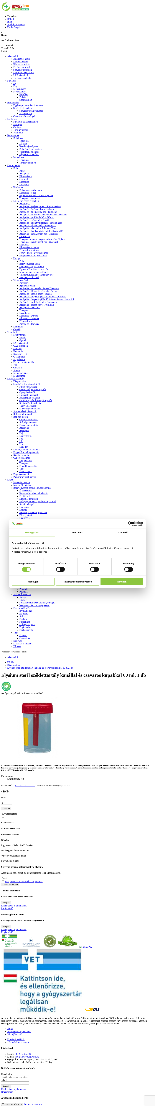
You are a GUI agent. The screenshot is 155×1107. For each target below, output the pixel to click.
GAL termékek (20, 345)
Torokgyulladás (20, 130)
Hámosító (24, 507)
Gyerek (22, 340)
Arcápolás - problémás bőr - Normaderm (38, 302)
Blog (9, 21)
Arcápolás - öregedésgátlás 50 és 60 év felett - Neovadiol (46, 299)
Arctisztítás (24, 203)
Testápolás (24, 184)
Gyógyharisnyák (27, 392)
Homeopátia (13, 102)
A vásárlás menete (16, 24)
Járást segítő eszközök (29, 397)
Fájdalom (11, 80)
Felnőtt (22, 337)
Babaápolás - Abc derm (30, 190)
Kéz (21, 438)
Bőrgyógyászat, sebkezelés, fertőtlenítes (32, 488)
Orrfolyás (17, 127)
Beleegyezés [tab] (32, 532)
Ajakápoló (24, 430)
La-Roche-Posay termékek (26, 201)
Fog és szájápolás (21, 608)
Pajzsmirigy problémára (24, 477)
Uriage (16, 258)
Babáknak (18, 138)
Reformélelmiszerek (22, 414)
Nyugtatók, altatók (22, 485)
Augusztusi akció (21, 59)
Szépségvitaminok (28, 422)
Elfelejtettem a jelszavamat (13, 905)
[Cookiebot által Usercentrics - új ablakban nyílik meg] (130, 523)
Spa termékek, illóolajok (24, 411)
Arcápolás (24, 173)
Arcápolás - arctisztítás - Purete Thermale (39, 288)
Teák (21, 468)
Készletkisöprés (20, 61)
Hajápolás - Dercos (28, 315)
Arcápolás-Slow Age (29, 324)
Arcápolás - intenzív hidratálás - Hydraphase (40, 222)
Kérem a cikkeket (10, 884)
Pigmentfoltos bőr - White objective (36, 195)
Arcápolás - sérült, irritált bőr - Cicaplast (38, 233)
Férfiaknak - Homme (29, 318)
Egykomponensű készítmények (28, 105)
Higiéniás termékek (28, 498)
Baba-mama (13, 135)
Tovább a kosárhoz (33, 1104)
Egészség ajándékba (23, 643)
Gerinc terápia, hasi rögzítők (32, 389)
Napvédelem (25, 436)
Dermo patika (13, 165)
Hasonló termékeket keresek (25, 786)
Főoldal (11, 662)
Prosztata (23, 589)
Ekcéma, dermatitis (28, 425)
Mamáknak (18, 157)
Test (21, 444)
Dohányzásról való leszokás (26, 449)
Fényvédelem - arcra (29, 247)
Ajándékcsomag (27, 285)
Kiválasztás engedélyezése (77, 581)
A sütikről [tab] (123, 532)
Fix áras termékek (21, 67)
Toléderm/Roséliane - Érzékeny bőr (36, 274)
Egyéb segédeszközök (30, 408)
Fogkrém (23, 613)
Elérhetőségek (14, 27)
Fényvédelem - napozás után (33, 255)
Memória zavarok (21, 482)
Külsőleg (23, 94)
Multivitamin (19, 335)
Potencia (23, 591)
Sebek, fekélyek (27, 504)
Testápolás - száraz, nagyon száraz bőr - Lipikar (42, 239)
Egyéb (10, 479)
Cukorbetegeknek (21, 457)
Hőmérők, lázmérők (28, 395)
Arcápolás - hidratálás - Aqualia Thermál (38, 291)
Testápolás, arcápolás (29, 198)
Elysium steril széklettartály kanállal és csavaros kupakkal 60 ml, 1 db (40, 667)
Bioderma (18, 187)
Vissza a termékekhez (12, 1104)
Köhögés (17, 124)
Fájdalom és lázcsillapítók (25, 121)
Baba (21, 261)
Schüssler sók (25, 113)
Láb (21, 441)
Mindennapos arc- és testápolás (34, 272)
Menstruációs (19, 89)
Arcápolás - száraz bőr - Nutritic (34, 220)
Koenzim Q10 (20, 354)
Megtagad (33, 581)
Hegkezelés (24, 518)
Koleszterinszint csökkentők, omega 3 (37, 602)
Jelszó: (4, 1080)
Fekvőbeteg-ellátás (28, 386)
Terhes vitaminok (27, 162)
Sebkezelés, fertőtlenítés (30, 403)
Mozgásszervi (19, 91)
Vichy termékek (20, 280)
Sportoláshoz (25, 100)
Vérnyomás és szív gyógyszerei (34, 605)
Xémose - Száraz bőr (29, 277)
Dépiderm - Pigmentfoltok (31, 266)
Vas (15, 365)
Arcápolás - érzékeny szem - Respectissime (40, 206)
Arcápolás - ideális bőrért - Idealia (35, 294)
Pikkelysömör (26, 515)
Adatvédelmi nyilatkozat (19, 1031)
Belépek (6, 903)
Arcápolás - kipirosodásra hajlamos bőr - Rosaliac (43, 214)
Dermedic (18, 326)
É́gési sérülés (25, 490)
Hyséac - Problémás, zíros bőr (33, 269)
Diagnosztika (19, 381)
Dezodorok (24, 236)
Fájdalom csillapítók (29, 154)
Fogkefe (23, 619)
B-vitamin (18, 351)
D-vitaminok (19, 376)
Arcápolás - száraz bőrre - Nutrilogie (36, 304)
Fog (15, 86)
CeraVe (16, 329)
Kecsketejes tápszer (28, 146)
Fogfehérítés (25, 627)
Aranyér (23, 597)
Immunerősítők (20, 373)
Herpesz (23, 509)
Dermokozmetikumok (23, 72)
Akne (22, 171)
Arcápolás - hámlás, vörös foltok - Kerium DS (41, 231)
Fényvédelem (25, 176)
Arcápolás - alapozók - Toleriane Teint (37, 228)
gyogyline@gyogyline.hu (27, 1056)
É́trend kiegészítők (28, 466)
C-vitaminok (19, 356)
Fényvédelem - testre (29, 250)
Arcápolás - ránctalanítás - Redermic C (37, 225)
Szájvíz (22, 616)
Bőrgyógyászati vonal (29, 263)
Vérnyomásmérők (27, 406)
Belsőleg (23, 97)
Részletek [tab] (77, 532)
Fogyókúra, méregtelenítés (26, 452)
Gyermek (23, 179)
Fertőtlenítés (25, 496)
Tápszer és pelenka (22, 78)
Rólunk (10, 19)
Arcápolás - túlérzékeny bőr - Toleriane (38, 212)
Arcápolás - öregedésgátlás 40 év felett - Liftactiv (42, 296)
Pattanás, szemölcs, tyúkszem (33, 512)
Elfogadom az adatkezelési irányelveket (24, 881)
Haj (21, 433)
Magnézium (19, 359)
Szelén (16, 370)
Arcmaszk (24, 283)
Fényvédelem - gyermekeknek (33, 253)
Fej (14, 83)
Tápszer (23, 143)
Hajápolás (24, 182)
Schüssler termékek (22, 69)
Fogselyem (24, 621)
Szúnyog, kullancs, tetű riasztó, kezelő (37, 501)
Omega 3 (17, 367)
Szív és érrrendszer (22, 594)
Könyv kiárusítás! (21, 64)
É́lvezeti (23, 635)
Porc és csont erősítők (23, 362)
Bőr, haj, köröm (20, 417)
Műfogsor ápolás (27, 624)
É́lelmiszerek (25, 471)
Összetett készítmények (24, 116)
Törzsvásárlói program (18, 1042)
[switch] (60, 569)
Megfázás (11, 119)
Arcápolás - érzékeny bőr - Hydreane (37, 209)
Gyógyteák (24, 638)
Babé (15, 168)
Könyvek (17, 641)
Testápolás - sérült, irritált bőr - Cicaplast (38, 242)
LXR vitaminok (20, 75)
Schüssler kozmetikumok (31, 110)
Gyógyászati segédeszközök (26, 384)
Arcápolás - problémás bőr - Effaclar (36, 217)
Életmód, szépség (15, 378)
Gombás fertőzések (28, 419)
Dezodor (23, 447)
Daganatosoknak (21, 474)
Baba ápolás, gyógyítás (30, 149)
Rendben (122, 581)
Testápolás (24, 141)
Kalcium (17, 348)
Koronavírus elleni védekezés (33, 493)
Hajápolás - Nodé (27, 192)
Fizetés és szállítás (16, 1039)
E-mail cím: (6, 1074)
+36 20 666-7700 (22, 1054)
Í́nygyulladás (25, 611)
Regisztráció (7, 908)
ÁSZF (10, 1028)
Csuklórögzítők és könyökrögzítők (35, 400)
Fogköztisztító (26, 630)
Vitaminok (18, 132)
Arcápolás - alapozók (29, 307)
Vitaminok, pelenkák (29, 151)
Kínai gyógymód (21, 455)
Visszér (22, 600)
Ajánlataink (12, 56)
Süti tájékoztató (14, 1034)
